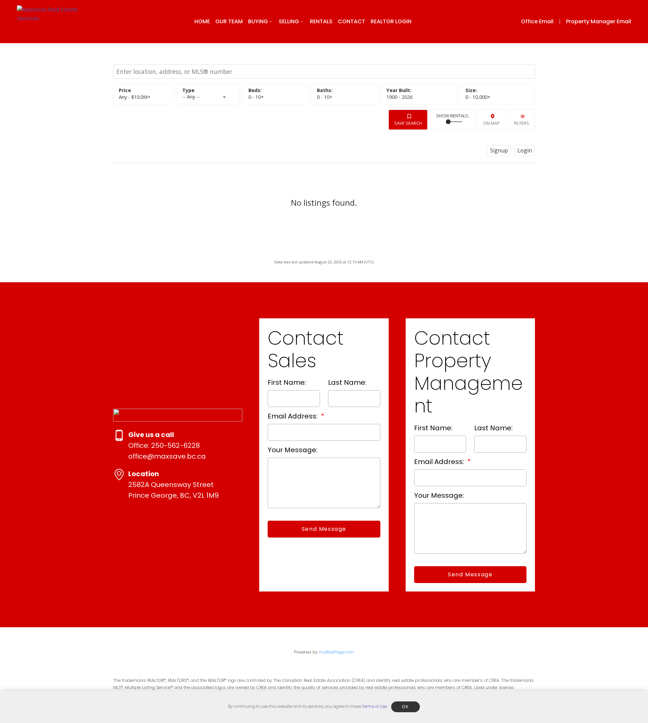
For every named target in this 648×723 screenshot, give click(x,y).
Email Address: (293, 416)
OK (405, 706)
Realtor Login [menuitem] (391, 21)
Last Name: (347, 382)
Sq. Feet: (477, 97)
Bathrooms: (324, 97)
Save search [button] (408, 123)
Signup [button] (499, 150)
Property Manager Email (598, 21)
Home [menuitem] (202, 21)
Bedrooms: (256, 97)
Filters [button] (521, 123)
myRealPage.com (336, 652)
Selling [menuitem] (289, 21)
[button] (542, 21)
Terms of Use (374, 706)
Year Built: (399, 97)
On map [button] (491, 123)
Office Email (537, 21)
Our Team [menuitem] (229, 21)
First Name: (287, 382)
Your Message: (293, 450)
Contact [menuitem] (351, 21)
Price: (135, 97)
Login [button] (524, 150)
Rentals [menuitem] (321, 21)
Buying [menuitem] (258, 21)
